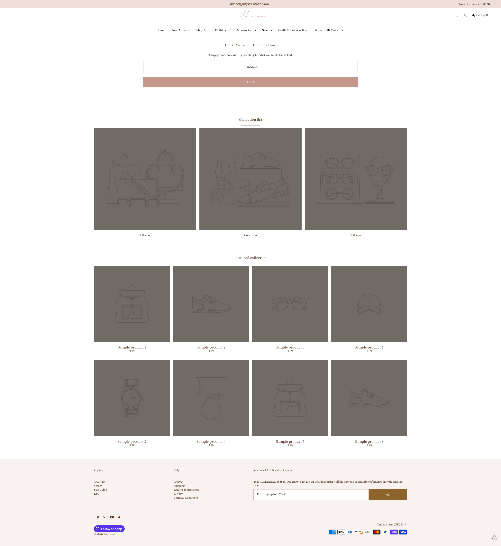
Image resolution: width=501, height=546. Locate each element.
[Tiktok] (119, 517)
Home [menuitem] (160, 30)
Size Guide (100, 489)
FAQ (96, 493)
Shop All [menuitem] (201, 30)
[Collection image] (145, 229)
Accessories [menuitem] (244, 30)
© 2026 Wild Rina (104, 534)
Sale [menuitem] (265, 30)
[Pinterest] (104, 517)
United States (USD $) (473, 4)
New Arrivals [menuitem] (180, 30)
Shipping (179, 485)
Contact (178, 481)
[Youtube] (112, 517)
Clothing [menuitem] (220, 30)
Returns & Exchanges (186, 489)
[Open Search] (456, 15)
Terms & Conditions (186, 497)
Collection (145, 235)
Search (98, 485)
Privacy (178, 493)
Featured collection (250, 257)
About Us (99, 481)
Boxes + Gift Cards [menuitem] (326, 30)
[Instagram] (97, 517)
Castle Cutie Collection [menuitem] (292, 30)
